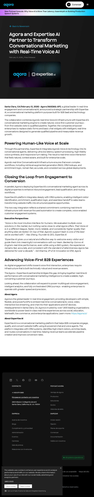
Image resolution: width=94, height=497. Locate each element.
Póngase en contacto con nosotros (25, 397)
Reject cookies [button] (25, 486)
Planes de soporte (57, 428)
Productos (54, 396)
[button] (25, 491)
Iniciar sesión (55, 420)
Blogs (14, 424)
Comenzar (54, 432)
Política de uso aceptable (67, 472)
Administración (18, 432)
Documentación (56, 437)
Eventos (15, 437)
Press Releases (29, 57)
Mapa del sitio (84, 472)
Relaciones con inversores (22, 449)
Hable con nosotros (57, 441)
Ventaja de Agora (56, 392)
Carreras (15, 441)
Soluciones (54, 401)
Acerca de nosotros (19, 420)
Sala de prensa (17, 445)
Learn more (9, 481)
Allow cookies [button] (11, 486)
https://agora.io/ (79, 313)
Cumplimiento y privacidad (22, 428)
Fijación (53, 424)
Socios (52, 405)
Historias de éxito (56, 409)
